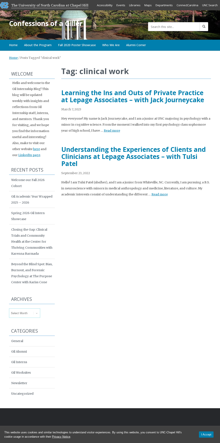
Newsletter (19, 383)
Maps (148, 5)
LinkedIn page (29, 155)
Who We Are (111, 45)
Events (120, 5)
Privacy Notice (61, 436)
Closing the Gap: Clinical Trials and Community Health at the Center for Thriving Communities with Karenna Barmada (31, 242)
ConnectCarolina (187, 5)
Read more (112, 130)
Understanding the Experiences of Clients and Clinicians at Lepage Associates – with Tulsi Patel (133, 156)
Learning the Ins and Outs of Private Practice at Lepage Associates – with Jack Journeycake (132, 96)
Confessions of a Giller (45, 23)
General (17, 341)
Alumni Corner (136, 45)
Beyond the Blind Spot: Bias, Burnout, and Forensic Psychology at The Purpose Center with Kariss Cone (31, 273)
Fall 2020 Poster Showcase (77, 45)
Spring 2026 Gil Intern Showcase (28, 216)
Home (13, 45)
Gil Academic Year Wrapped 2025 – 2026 (31, 199)
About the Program (38, 45)
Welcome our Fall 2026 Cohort (28, 183)
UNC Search (210, 5)
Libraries (135, 5)
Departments (164, 5)
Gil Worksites (21, 372)
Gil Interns (19, 362)
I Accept (206, 434)
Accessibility (105, 5)
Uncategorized (22, 394)
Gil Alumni (19, 351)
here (36, 149)
